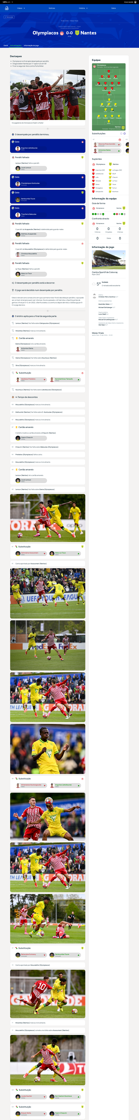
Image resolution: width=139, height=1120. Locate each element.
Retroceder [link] (10, 17)
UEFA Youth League (6, 8)
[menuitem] (30, 8)
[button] (21, 8)
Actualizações (15, 45)
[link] (52, 8)
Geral (6, 45)
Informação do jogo (31, 45)
